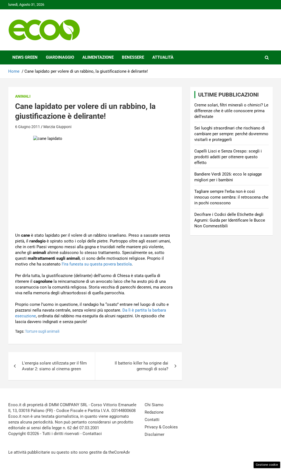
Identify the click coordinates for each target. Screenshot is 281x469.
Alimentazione (98, 57)
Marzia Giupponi (57, 127)
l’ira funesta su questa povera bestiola (97, 264)
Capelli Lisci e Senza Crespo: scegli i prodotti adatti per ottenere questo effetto (228, 157)
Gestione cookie (267, 465)
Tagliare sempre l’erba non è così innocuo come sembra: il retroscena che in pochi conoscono (231, 197)
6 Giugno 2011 (27, 127)
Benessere (133, 57)
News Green (25, 57)
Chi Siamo (154, 404)
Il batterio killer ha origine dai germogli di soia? (141, 366)
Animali (22, 96)
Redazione (154, 412)
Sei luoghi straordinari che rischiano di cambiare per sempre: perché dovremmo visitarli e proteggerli (231, 134)
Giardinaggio (60, 57)
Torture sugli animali (42, 331)
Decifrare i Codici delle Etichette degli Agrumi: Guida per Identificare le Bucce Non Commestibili (229, 220)
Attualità (162, 57)
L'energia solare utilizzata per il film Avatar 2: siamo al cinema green (54, 366)
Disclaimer (154, 434)
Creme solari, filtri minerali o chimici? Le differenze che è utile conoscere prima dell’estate (231, 111)
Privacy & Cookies (161, 427)
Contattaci (92, 433)
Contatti (152, 419)
